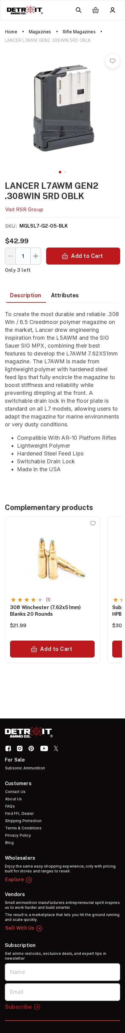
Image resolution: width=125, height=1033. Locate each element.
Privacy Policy (18, 835)
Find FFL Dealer (19, 813)
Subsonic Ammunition (25, 768)
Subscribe (18, 1007)
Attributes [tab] (65, 295)
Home (11, 31)
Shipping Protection (23, 820)
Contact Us (15, 791)
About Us (13, 799)
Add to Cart (87, 256)
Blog (9, 842)
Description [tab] (25, 295)
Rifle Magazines (79, 31)
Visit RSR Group (24, 209)
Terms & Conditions (23, 828)
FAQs (10, 806)
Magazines (40, 31)
